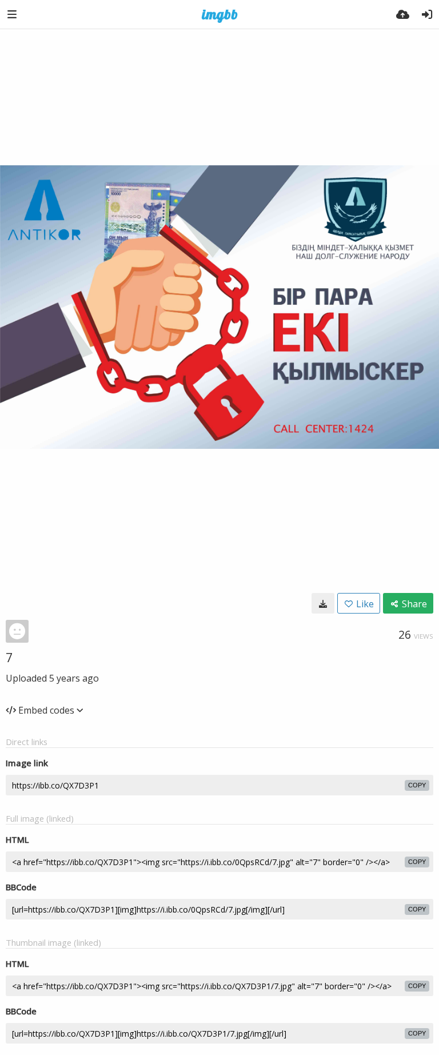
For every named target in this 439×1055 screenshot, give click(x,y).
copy (417, 785)
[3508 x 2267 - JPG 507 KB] (323, 603)
